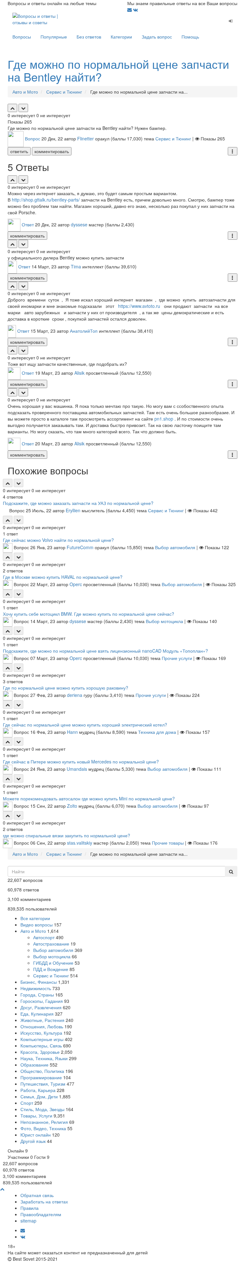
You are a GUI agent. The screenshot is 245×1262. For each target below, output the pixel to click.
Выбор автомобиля (175, 547)
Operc (76, 584)
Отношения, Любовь (41, 1026)
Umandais (77, 769)
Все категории (35, 918)
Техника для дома (157, 732)
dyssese (79, 224)
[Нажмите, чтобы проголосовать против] (23, 108)
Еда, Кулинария (37, 1013)
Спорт (26, 1103)
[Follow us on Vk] (135, 9)
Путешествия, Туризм (42, 1084)
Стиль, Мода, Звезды (42, 1109)
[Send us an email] (130, 9)
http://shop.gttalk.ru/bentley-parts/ (46, 199)
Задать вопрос (157, 36)
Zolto (72, 806)
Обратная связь (37, 1195)
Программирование (41, 1077)
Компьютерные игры (41, 1039)
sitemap (28, 1220)
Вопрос (32, 138)
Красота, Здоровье (40, 1052)
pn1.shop (163, 418)
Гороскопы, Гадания (41, 1001)
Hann (72, 732)
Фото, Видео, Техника (43, 1128)
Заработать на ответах (44, 1201)
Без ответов (89, 36)
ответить (19, 151)
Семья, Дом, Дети (39, 1096)
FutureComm (80, 547)
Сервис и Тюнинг (173, 138)
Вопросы (21, 36)
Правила (29, 1208)
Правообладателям (40, 1214)
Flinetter (85, 138)
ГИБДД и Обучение (53, 963)
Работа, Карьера (38, 1090)
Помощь (190, 36)
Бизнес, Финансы (38, 982)
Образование (34, 1064)
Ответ (28, 224)
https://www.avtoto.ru (139, 306)
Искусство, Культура (41, 1033)
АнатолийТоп (84, 331)
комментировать (51, 151)
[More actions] (232, 151)
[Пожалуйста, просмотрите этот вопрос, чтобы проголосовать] (7, 483)
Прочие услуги (177, 658)
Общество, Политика (42, 1071)
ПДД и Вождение (50, 969)
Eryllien (73, 510)
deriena (74, 695)
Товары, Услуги (36, 1115)
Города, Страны (37, 994)
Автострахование (51, 943)
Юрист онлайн (35, 1134)
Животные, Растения (42, 1020)
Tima (76, 266)
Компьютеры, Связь (41, 1045)
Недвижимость (35, 988)
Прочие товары (168, 843)
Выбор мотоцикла (164, 621)
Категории (121, 36)
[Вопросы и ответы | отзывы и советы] (36, 18)
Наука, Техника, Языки (44, 1058)
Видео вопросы (36, 924)
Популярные (54, 36)
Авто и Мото (33, 931)
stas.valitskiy (79, 843)
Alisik (79, 373)
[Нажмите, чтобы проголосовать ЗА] (12, 108)
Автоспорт (44, 937)
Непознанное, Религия (44, 1122)
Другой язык (33, 1141)
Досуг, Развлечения (41, 1007)
